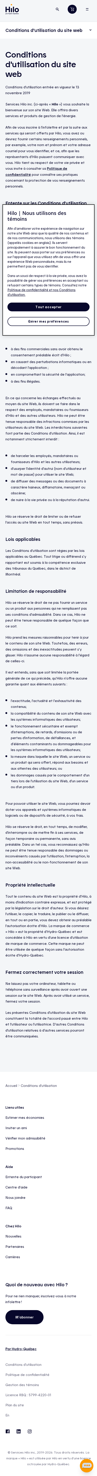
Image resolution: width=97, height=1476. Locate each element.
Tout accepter (48, 307)
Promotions (14, 1148)
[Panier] (72, 9)
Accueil (11, 1086)
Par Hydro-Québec (21, 1349)
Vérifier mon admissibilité (25, 1138)
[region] (48, 270)
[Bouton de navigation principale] (87, 9)
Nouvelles (13, 1236)
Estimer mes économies (24, 1117)
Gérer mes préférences (48, 321)
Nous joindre (15, 1197)
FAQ (8, 1208)
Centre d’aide (16, 1187)
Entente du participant (23, 1177)
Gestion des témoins (22, 1385)
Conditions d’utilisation (23, 1364)
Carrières (12, 1257)
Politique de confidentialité (27, 1374)
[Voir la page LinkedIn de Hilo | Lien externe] (18, 1431)
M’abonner (24, 1317)
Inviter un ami (16, 1128)
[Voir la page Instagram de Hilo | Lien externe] (30, 1431)
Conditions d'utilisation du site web (43, 30)
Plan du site (14, 1405)
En (7, 1415)
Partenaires (14, 1246)
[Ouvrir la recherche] (57, 9)
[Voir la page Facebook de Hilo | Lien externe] (7, 1431)
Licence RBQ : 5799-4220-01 (28, 1395)
